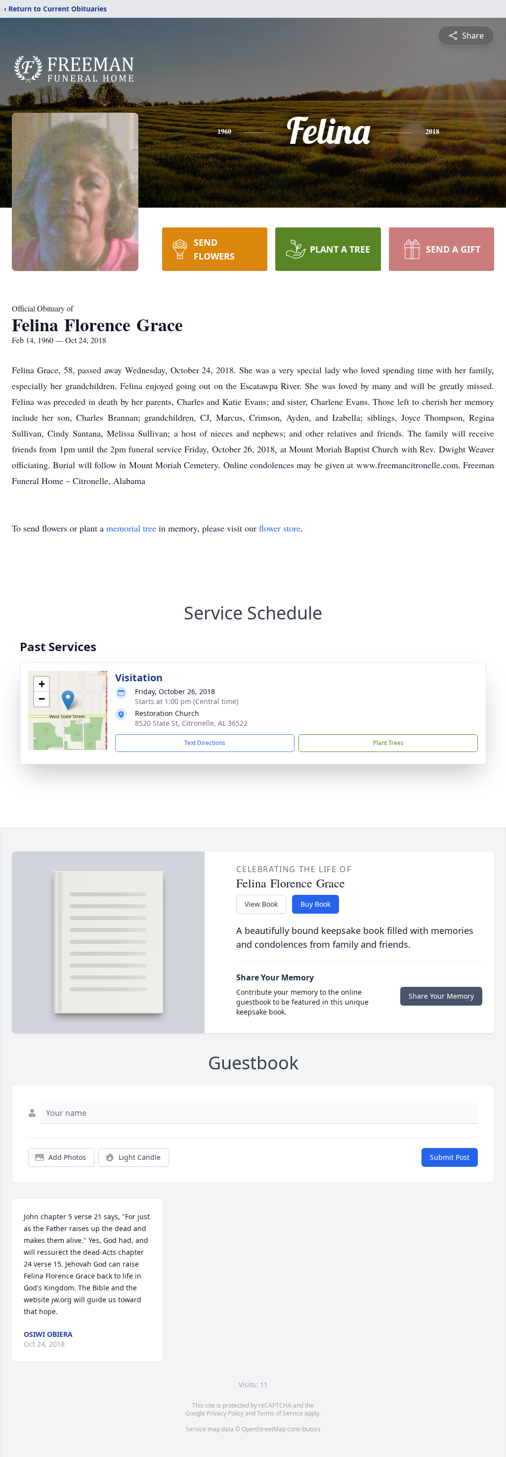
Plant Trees (388, 743)
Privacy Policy (225, 1413)
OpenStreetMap (264, 1429)
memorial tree (131, 528)
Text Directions (204, 743)
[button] (68, 700)
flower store (279, 528)
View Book (261, 904)
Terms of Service (280, 1413)
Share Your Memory (441, 996)
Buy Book (315, 904)
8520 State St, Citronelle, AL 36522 (191, 723)
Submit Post (449, 1157)
